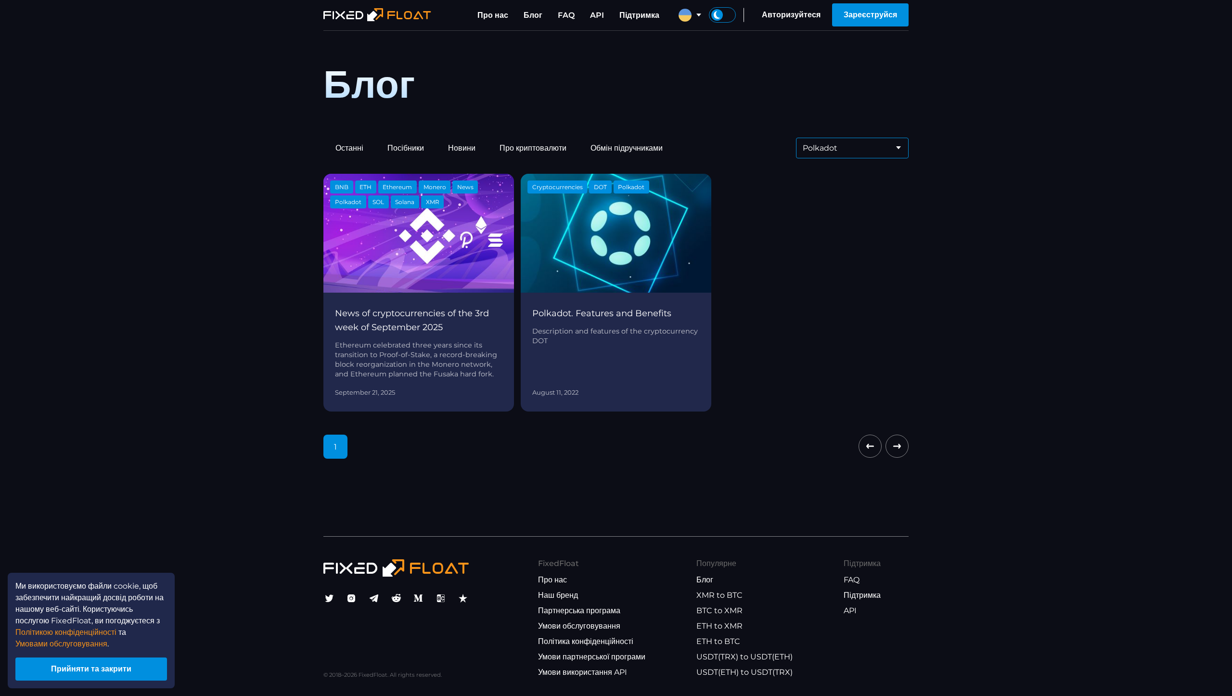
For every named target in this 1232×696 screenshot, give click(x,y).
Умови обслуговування (579, 626)
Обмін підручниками (626, 148)
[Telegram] (374, 598)
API (597, 15)
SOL (378, 202)
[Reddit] (396, 598)
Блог (533, 15)
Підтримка (639, 15)
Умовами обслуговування (61, 643)
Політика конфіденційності (585, 641)
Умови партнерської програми (591, 656)
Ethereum (397, 187)
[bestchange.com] (441, 598)
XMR (432, 202)
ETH (365, 187)
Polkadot (348, 202)
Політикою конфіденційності (65, 632)
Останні (349, 148)
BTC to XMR (719, 610)
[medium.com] (418, 598)
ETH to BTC (718, 641)
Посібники (405, 148)
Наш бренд (558, 595)
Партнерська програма (579, 610)
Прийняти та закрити (91, 668)
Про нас (492, 15)
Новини (461, 148)
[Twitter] (329, 598)
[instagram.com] (351, 598)
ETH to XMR (719, 626)
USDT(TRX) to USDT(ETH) (744, 656)
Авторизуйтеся (791, 14)
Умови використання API (582, 672)
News (465, 187)
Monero (435, 187)
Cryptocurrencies (557, 187)
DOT (600, 187)
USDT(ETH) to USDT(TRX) (744, 672)
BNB (341, 187)
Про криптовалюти (533, 148)
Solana (404, 202)
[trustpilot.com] (463, 598)
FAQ (566, 15)
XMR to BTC (719, 595)
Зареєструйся (870, 14)
